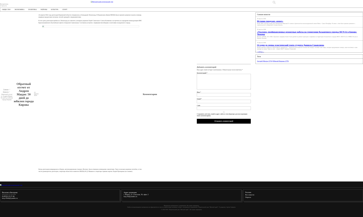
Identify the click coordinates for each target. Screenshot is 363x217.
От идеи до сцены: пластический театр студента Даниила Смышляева (290, 45)
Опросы (248, 197)
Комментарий (202, 73)
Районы (44, 9)
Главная (5, 89)
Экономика (19, 9)
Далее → (262, 51)
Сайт (198, 105)
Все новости (249, 195)
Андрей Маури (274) (264, 61)
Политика (32, 9)
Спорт (64, 9)
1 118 (258, 51)
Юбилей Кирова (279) (281, 61)
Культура (54, 9)
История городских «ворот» (270, 21)
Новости (6, 92)
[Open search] (274, 2)
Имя (199, 92)
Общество (6, 9)
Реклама (248, 192)
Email (199, 99)
